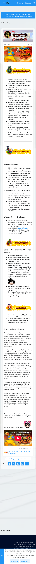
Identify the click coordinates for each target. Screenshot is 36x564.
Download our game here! (24, 16)
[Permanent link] (5, 158)
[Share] (29, 44)
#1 (31, 44)
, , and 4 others (19, 452)
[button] (4, 3)
